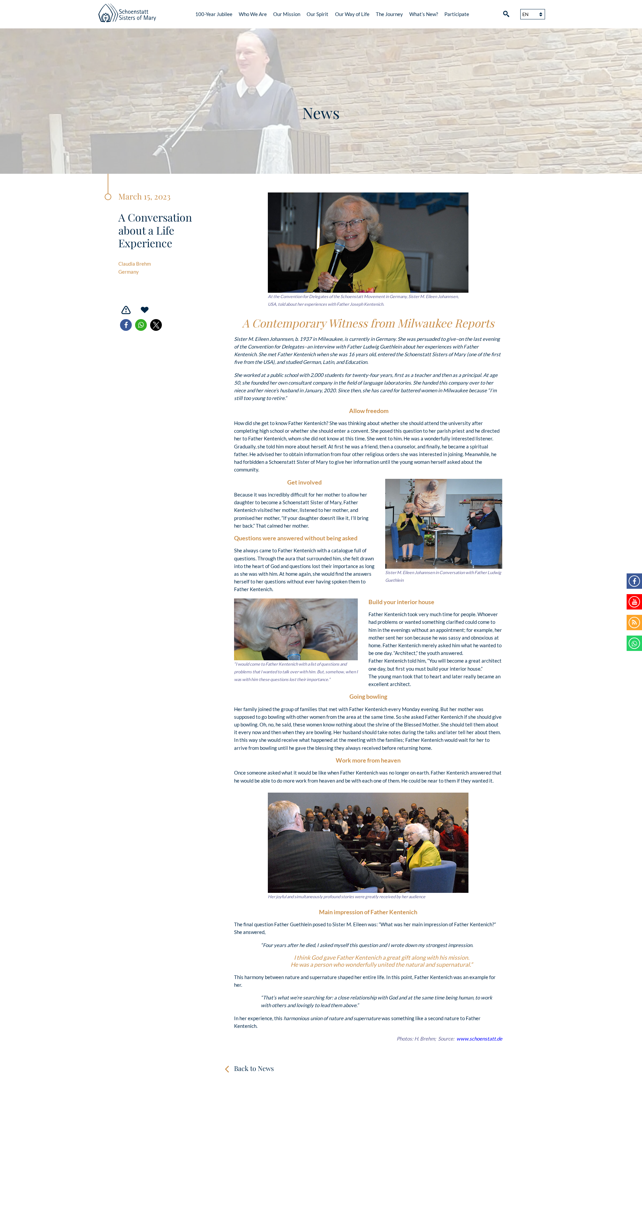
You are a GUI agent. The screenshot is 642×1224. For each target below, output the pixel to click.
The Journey (389, 14)
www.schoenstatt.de (479, 1039)
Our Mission (286, 14)
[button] (126, 325)
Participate (456, 14)
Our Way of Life (352, 14)
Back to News (254, 1068)
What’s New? (423, 14)
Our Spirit (317, 14)
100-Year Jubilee (213, 14)
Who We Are (253, 14)
